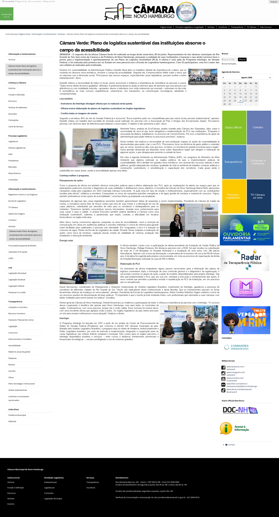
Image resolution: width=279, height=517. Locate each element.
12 (240, 93)
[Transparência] (234, 163)
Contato (231, 444)
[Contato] (258, 129)
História (10, 482)
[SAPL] (234, 198)
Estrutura (11, 493)
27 (230, 86)
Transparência (237, 27)
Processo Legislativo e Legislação (190, 27)
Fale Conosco (266, 27)
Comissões (48, 493)
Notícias (211, 27)
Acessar (274, 1)
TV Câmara (251, 27)
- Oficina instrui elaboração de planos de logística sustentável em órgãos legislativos (102, 108)
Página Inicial (21, 1)
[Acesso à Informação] (234, 433)
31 (230, 104)
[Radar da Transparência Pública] (244, 269)
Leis (10, 267)
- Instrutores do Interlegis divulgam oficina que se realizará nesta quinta (96, 103)
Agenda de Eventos (230, 72)
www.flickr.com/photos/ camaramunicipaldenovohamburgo (241, 385)
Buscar (225, 53)
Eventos (10, 504)
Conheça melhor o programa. (74, 175)
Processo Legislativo (17, 136)
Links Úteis (13, 409)
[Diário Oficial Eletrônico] (234, 129)
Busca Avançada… (229, 63)
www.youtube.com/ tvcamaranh (235, 379)
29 (240, 86)
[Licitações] (258, 163)
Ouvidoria (222, 27)
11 (235, 93)
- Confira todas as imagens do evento (78, 113)
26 (240, 100)
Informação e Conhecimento (44, 34)
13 (246, 93)
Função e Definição (15, 487)
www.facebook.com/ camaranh (235, 368)
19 (240, 97)
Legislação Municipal (53, 498)
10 (230, 93)
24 (230, 100)
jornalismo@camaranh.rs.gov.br (172, 497)
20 (246, 97)
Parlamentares (50, 482)
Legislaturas (49, 487)
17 (230, 97)
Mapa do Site (49, 1)
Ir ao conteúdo (34, 1)
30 (246, 86)
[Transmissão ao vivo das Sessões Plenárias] (258, 198)
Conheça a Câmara (17, 82)
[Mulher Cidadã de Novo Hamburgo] (246, 303)
